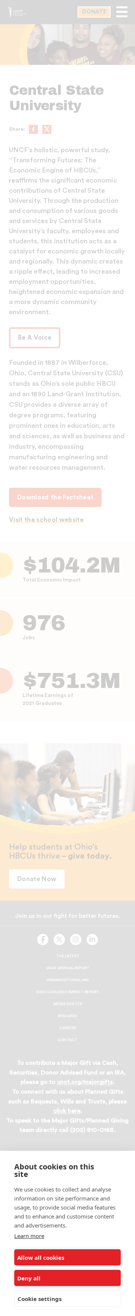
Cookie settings (40, 1299)
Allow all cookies (40, 1257)
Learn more (29, 1236)
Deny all (28, 1278)
